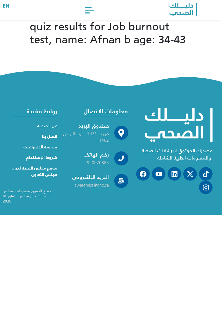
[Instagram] (206, 187)
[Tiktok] (206, 174)
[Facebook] (143, 174)
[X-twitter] (190, 174)
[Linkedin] (174, 174)
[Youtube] (158, 174)
